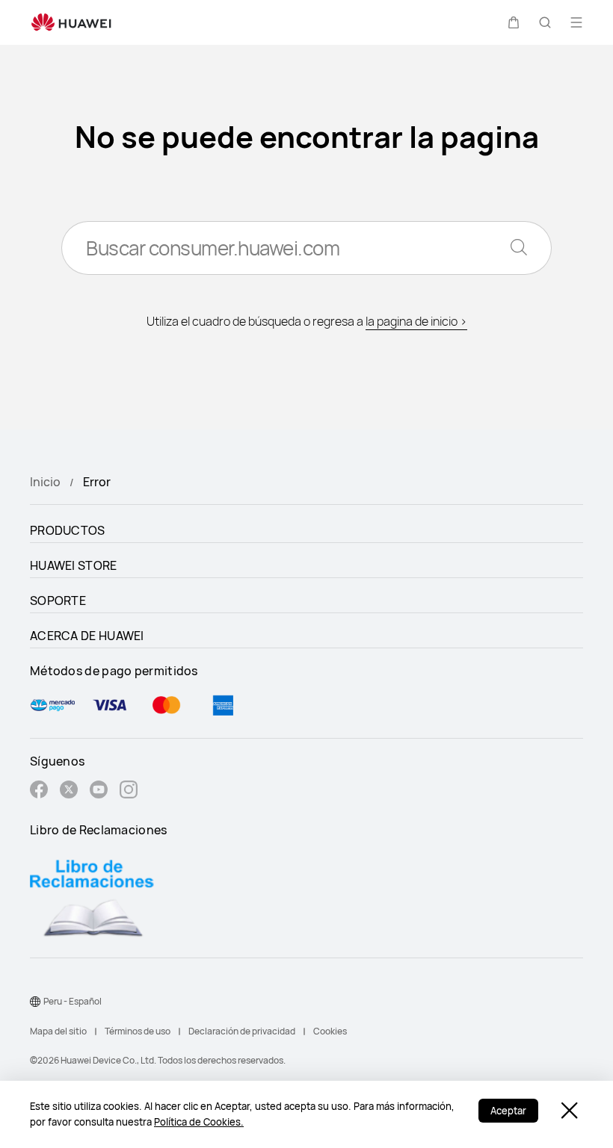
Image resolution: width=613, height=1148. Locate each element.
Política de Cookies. (199, 1122)
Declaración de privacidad (241, 1031)
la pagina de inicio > (416, 321)
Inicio (45, 482)
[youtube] (99, 791)
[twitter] (69, 791)
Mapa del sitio (58, 1031)
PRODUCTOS (67, 530)
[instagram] (129, 791)
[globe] (35, 1001)
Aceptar (508, 1110)
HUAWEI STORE (73, 565)
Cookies (330, 1031)
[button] (513, 22)
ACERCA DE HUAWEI (87, 635)
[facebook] (39, 791)
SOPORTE (58, 600)
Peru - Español (72, 1001)
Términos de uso (137, 1031)
